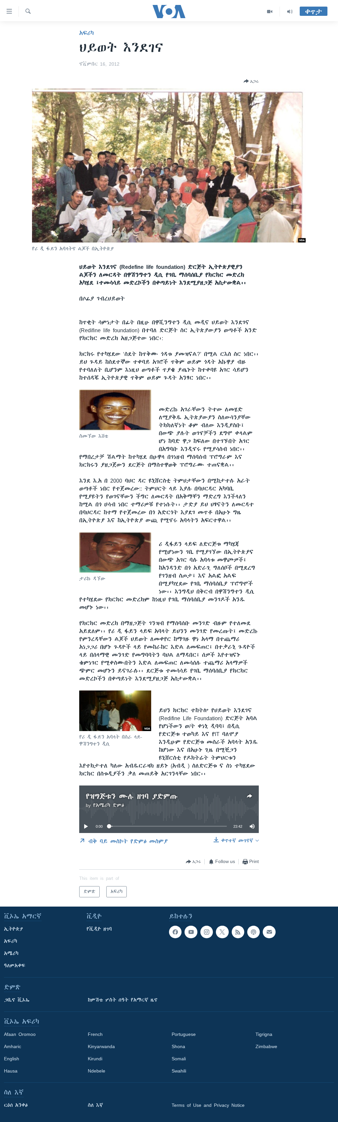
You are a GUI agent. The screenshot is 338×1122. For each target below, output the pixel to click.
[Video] (270, 11)
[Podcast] (253, 932)
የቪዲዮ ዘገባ (99, 929)
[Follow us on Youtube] (191, 932)
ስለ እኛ (95, 1105)
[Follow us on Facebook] (175, 932)
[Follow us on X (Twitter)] (222, 932)
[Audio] (290, 11)
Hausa (10, 1071)
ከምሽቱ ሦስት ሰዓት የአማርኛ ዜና (122, 1000)
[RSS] (238, 932)
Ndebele (96, 1071)
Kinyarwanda (101, 1046)
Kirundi (95, 1059)
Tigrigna (263, 1034)
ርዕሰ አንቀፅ (16, 1105)
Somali (179, 1059)
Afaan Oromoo (20, 1034)
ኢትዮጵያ (13, 929)
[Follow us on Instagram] (206, 932)
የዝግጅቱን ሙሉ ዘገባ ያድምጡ (132, 796)
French (95, 1034)
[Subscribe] (269, 932)
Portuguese (184, 1034)
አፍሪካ (86, 33)
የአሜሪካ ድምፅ (108, 805)
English (11, 1059)
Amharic (12, 1046)
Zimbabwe (266, 1046)
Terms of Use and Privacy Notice (208, 1105)
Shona (178, 1046)
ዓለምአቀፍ (14, 966)
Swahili (179, 1071)
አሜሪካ (11, 953)
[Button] (251, 81)
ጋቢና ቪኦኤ (16, 1000)
